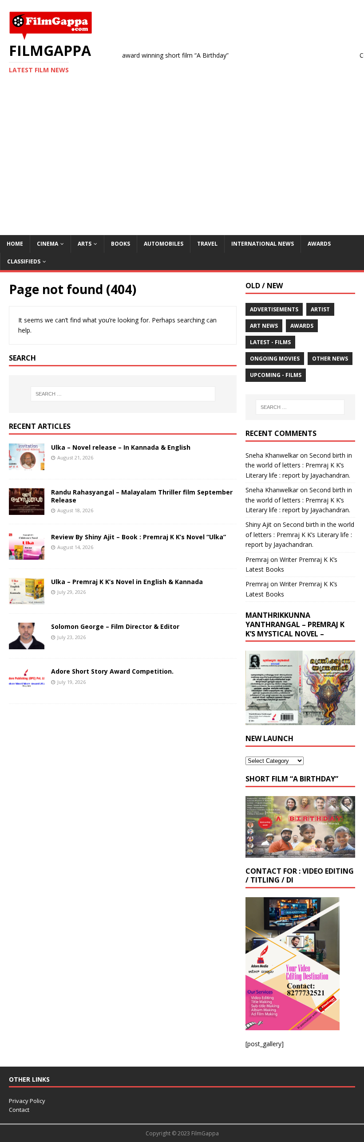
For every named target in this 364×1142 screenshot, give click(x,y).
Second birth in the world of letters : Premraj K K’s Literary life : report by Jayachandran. (298, 465)
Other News (330, 358)
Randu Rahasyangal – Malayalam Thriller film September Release (142, 496)
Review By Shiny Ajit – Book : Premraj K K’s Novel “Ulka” (138, 537)
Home (15, 243)
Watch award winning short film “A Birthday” (150, 55)
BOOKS (120, 243)
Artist (320, 309)
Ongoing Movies (275, 358)
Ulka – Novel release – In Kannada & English (120, 447)
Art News (264, 326)
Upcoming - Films (275, 375)
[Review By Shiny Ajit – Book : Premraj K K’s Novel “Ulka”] (26, 554)
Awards (319, 243)
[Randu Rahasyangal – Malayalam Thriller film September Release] (26, 510)
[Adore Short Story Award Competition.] (26, 689)
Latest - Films (270, 342)
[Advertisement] (182, 168)
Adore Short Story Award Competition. (112, 671)
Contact (19, 1110)
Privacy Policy (27, 1101)
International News (262, 243)
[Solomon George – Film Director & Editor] (26, 644)
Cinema (47, 243)
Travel (207, 243)
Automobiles (163, 243)
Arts (84, 243)
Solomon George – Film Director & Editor (115, 626)
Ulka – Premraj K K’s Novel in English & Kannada (127, 581)
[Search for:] (123, 393)
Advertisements (274, 309)
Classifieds (23, 261)
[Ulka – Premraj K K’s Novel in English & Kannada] (26, 599)
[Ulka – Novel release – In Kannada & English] (26, 465)
